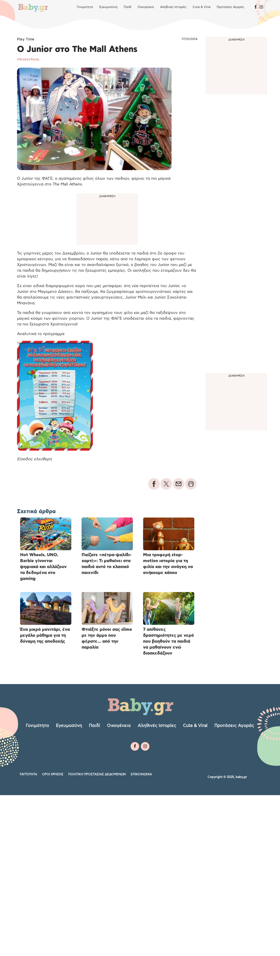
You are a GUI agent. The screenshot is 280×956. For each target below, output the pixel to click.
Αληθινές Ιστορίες (173, 7)
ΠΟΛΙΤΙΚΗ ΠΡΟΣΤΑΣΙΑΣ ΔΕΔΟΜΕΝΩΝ (97, 774)
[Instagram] (261, 7)
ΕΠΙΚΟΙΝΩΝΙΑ (141, 774)
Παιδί (127, 7)
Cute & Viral (202, 7)
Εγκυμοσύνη (108, 7)
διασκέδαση (29, 59)
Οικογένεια (146, 7)
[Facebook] (255, 7)
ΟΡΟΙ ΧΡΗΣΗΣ (52, 774)
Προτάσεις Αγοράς (230, 7)
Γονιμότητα (85, 7)
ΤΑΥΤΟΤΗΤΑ (28, 774)
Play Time (25, 39)
